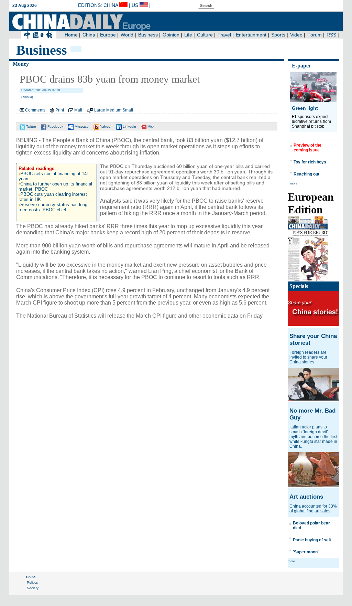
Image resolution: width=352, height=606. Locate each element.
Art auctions (306, 496)
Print (59, 110)
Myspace (81, 126)
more (293, 183)
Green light (305, 108)
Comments (35, 110)
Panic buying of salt (312, 540)
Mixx (150, 126)
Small (127, 110)
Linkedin (129, 126)
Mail (78, 110)
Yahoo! (105, 126)
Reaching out (306, 174)
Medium (113, 110)
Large (99, 110)
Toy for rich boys (310, 162)
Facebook (54, 126)
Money (21, 64)
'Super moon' (306, 552)
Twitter (30, 126)
